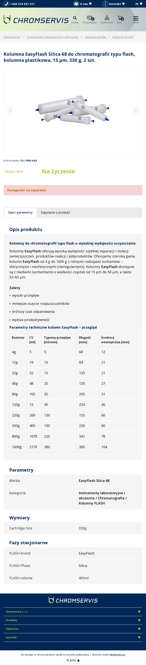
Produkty (11, 620)
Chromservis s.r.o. (17, 611)
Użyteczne (12, 628)
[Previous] (9, 110)
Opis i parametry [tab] (20, 212)
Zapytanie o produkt (55, 212)
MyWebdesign (117, 654)
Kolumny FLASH (123, 37)
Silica (83, 565)
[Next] (136, 110)
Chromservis (12, 37)
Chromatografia (95, 37)
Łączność (11, 637)
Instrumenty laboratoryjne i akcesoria (53, 37)
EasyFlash (86, 553)
